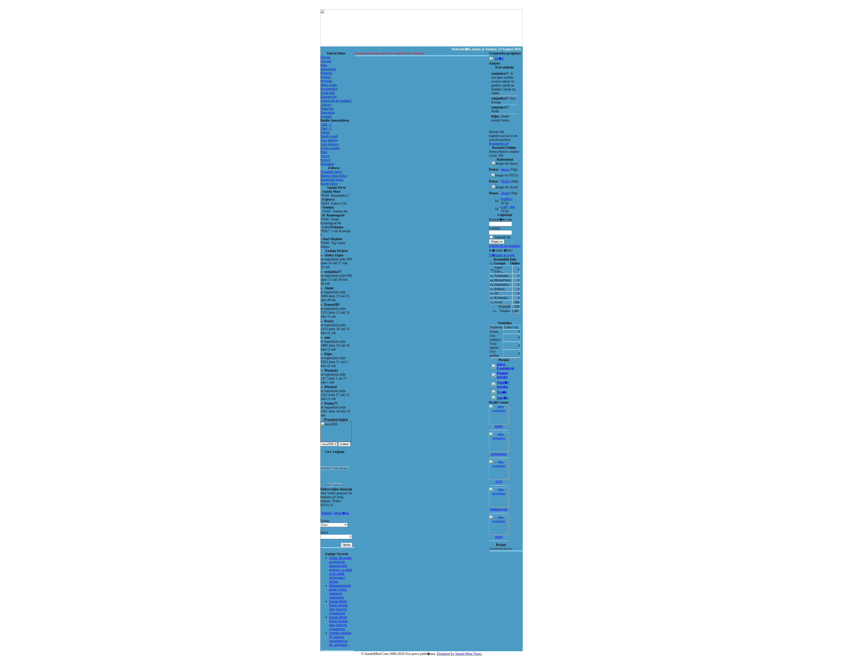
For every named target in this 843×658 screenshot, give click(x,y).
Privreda (326, 81)
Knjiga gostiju (330, 148)
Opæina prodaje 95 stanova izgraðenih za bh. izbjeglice (340, 639)
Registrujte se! (499, 144)
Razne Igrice (329, 183)
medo (499, 537)
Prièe (323, 152)
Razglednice (328, 89)
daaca (505, 169)
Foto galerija (329, 140)
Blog (323, 65)
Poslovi (325, 160)
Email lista (327, 93)
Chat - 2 (325, 128)
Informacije (328, 69)
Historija (326, 73)
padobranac (499, 454)
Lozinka (494, 228)
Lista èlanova (329, 144)
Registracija (328, 97)
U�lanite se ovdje (502, 255)
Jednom (326, 513)
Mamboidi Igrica (331, 180)
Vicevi (324, 156)
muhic (499, 426)
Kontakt (325, 116)
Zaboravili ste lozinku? (336, 100)
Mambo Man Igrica (333, 176)
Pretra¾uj (327, 108)
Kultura (325, 77)
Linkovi (325, 104)
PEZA (505, 181)
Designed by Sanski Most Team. (459, 654)
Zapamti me (502, 237)
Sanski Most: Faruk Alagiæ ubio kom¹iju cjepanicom (338, 607)
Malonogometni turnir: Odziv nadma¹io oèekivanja (340, 591)
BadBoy (507, 199)
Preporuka (327, 112)
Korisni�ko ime (500, 219)
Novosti (325, 61)
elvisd (505, 193)
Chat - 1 (325, 124)
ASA (499, 481)
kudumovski (498, 509)
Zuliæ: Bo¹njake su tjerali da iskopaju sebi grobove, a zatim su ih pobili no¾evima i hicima (340, 569)
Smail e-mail (329, 136)
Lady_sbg (508, 207)
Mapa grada (328, 85)
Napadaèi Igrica (331, 172)
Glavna (325, 57)
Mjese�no (341, 513)
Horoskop (327, 164)
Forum (325, 132)
